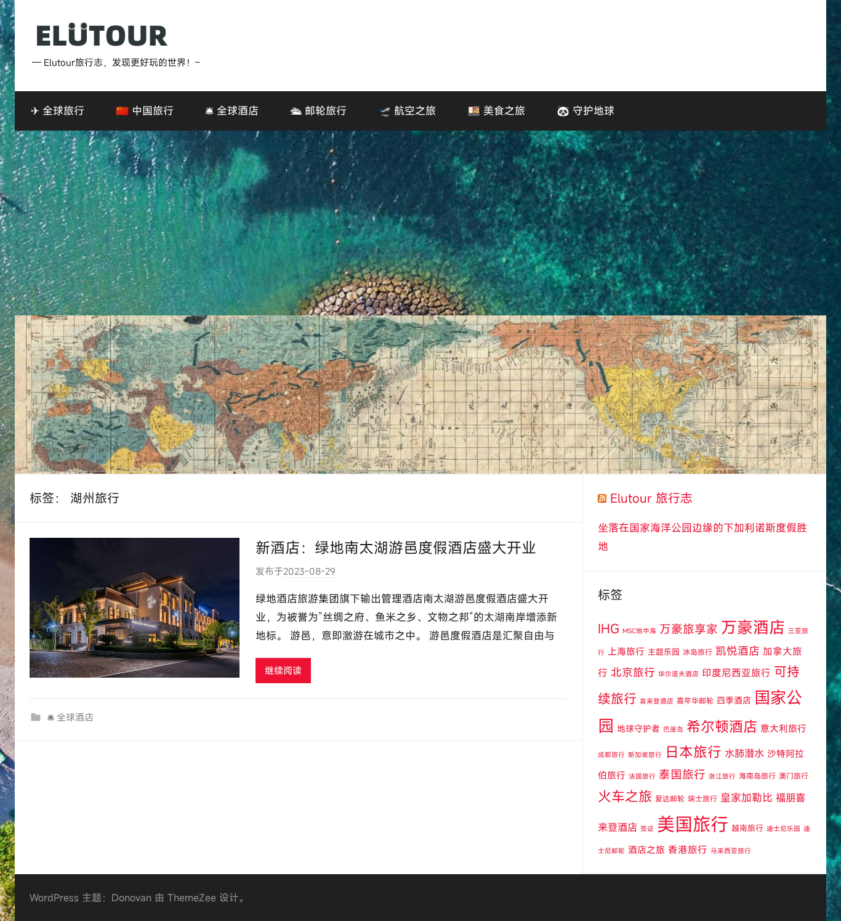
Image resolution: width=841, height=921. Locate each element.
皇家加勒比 (746, 797)
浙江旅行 (722, 776)
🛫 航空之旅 (407, 110)
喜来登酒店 (657, 701)
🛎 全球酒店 (232, 110)
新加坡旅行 (645, 754)
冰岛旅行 (697, 652)
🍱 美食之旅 (496, 110)
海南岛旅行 (757, 776)
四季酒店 (734, 700)
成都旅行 (611, 754)
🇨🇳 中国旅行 (145, 110)
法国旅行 (642, 776)
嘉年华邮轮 (695, 700)
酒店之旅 (646, 849)
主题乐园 (664, 651)
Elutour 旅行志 (651, 498)
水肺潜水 (744, 753)
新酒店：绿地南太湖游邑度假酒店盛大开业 (396, 548)
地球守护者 (638, 728)
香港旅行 (687, 849)
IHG (608, 628)
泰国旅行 (682, 774)
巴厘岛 (673, 729)
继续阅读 (283, 670)
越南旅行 (747, 828)
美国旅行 (692, 824)
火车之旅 (625, 796)
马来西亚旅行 (730, 850)
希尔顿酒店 (721, 726)
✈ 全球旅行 (57, 110)
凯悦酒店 (737, 651)
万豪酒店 (753, 627)
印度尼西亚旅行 (736, 673)
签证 (647, 828)
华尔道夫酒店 (678, 674)
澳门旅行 (793, 776)
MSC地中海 (639, 631)
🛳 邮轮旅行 (318, 110)
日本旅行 (693, 751)
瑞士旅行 (702, 798)
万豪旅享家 (688, 629)
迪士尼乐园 (783, 828)
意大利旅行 (783, 728)
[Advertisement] (420, 223)
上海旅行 (626, 651)
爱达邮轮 (670, 798)
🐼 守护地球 (585, 110)
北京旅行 (633, 672)
